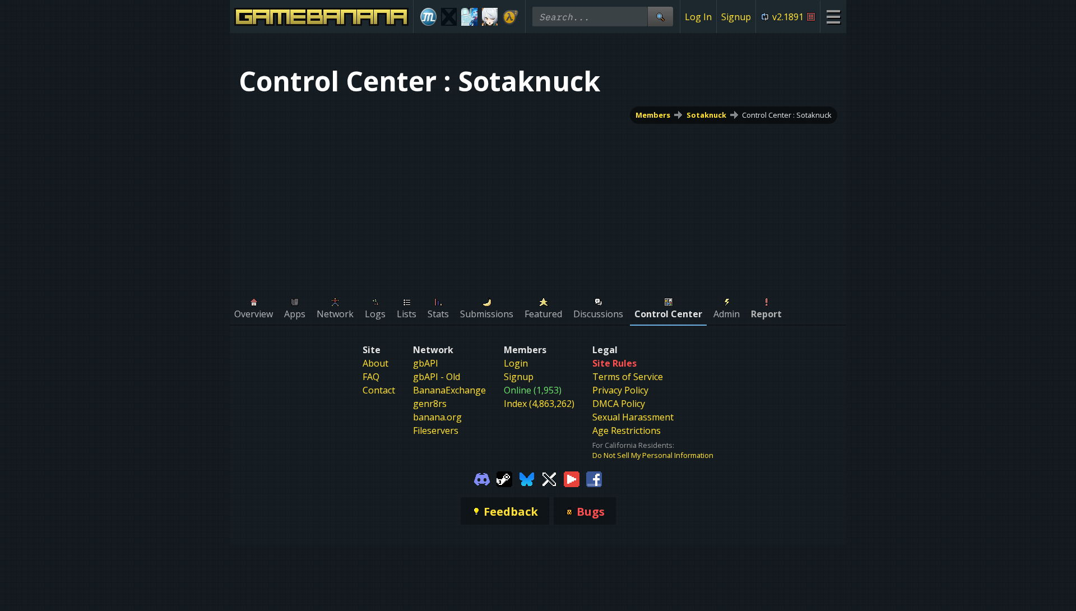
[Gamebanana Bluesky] (527, 478)
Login (516, 363)
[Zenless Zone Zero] (490, 17)
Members (653, 115)
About (375, 363)
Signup (736, 17)
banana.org (437, 417)
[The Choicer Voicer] (469, 17)
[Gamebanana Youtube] (572, 478)
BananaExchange (449, 390)
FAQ (371, 377)
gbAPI (425, 363)
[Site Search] (660, 16)
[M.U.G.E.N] (428, 17)
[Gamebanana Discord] (482, 478)
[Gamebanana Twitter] (549, 478)
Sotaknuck (706, 115)
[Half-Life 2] (510, 17)
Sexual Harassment (633, 417)
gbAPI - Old (436, 377)
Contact (379, 390)
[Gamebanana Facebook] (594, 478)
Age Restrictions (626, 430)
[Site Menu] (833, 16)
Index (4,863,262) (539, 403)
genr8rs (430, 403)
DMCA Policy (618, 403)
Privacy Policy (620, 390)
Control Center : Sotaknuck (787, 115)
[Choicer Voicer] (449, 17)
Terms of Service (627, 377)
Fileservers (435, 430)
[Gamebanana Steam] (504, 478)
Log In (698, 17)
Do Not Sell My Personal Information (652, 455)
